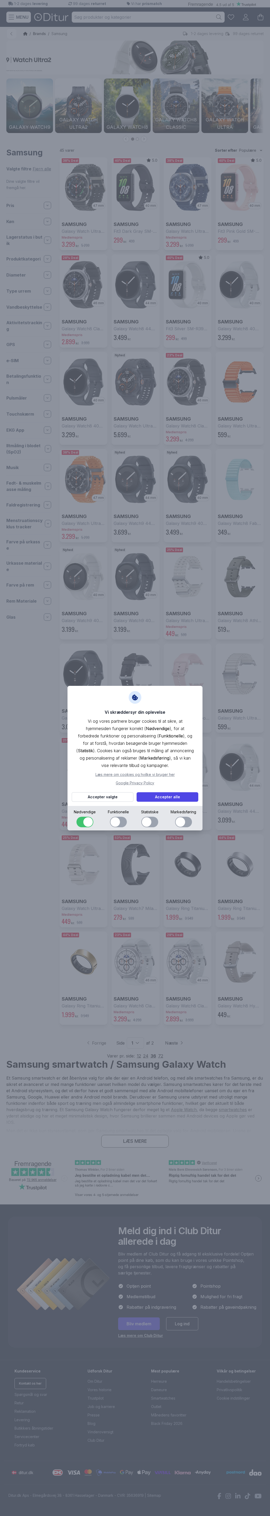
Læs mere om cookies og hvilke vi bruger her (135, 774)
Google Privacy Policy (135, 783)
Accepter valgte (103, 797)
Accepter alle (167, 797)
